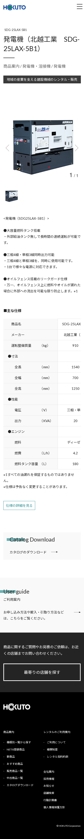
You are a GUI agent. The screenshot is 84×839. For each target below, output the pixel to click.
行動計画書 (50, 800)
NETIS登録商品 (16, 749)
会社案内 (48, 771)
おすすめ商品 (15, 763)
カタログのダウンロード (28, 552)
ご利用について (56, 742)
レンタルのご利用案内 (56, 732)
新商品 (11, 756)
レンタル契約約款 (57, 756)
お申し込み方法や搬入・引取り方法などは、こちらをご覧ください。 (33, 615)
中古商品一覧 (15, 778)
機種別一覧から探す (19, 742)
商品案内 (11, 66)
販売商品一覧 (15, 771)
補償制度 (52, 749)
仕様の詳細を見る (19, 505)
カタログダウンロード (20, 785)
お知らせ (48, 785)
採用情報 (48, 778)
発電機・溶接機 (36, 66)
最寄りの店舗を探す (42, 672)
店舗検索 (48, 793)
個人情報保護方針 (54, 807)
